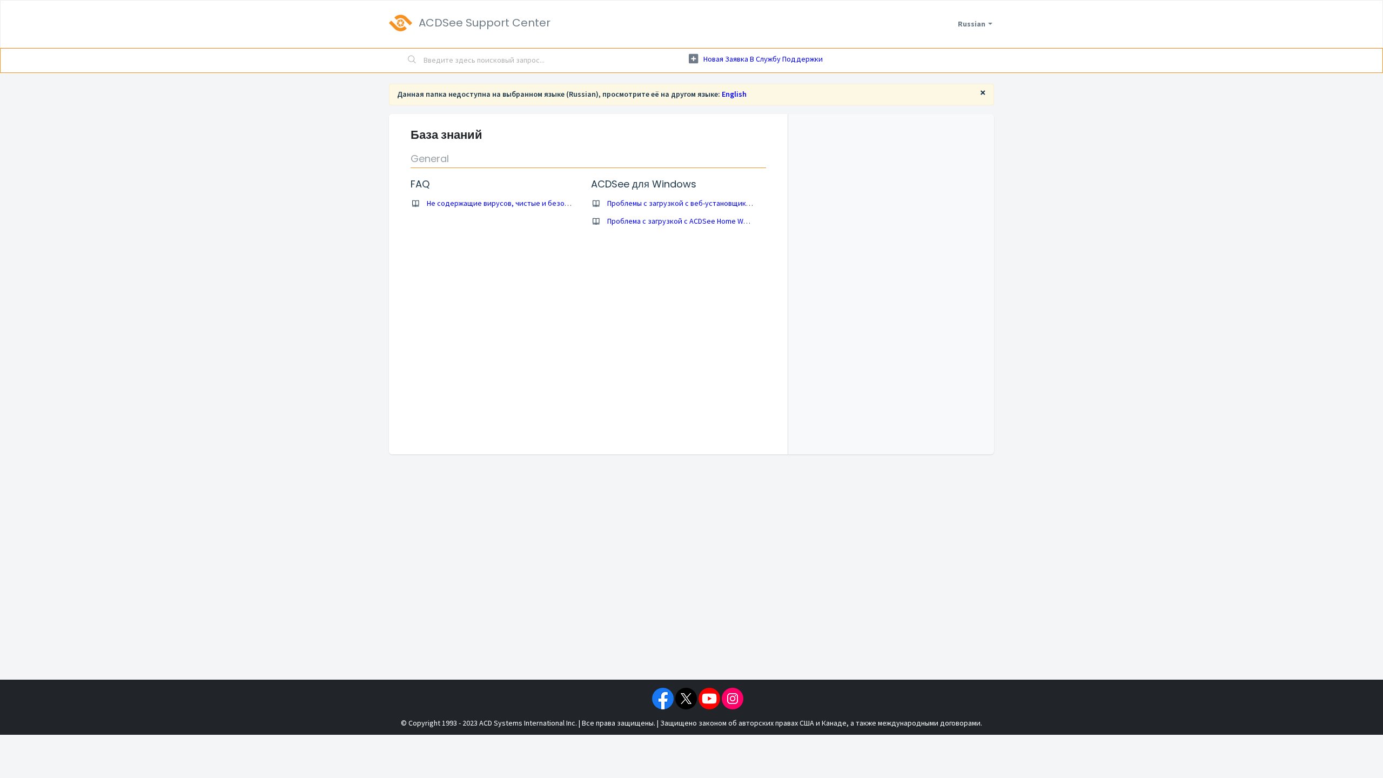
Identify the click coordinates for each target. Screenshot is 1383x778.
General (430, 158)
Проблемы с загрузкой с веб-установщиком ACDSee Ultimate (709, 203)
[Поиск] (412, 60)
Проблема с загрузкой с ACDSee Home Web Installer (693, 221)
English (734, 94)
